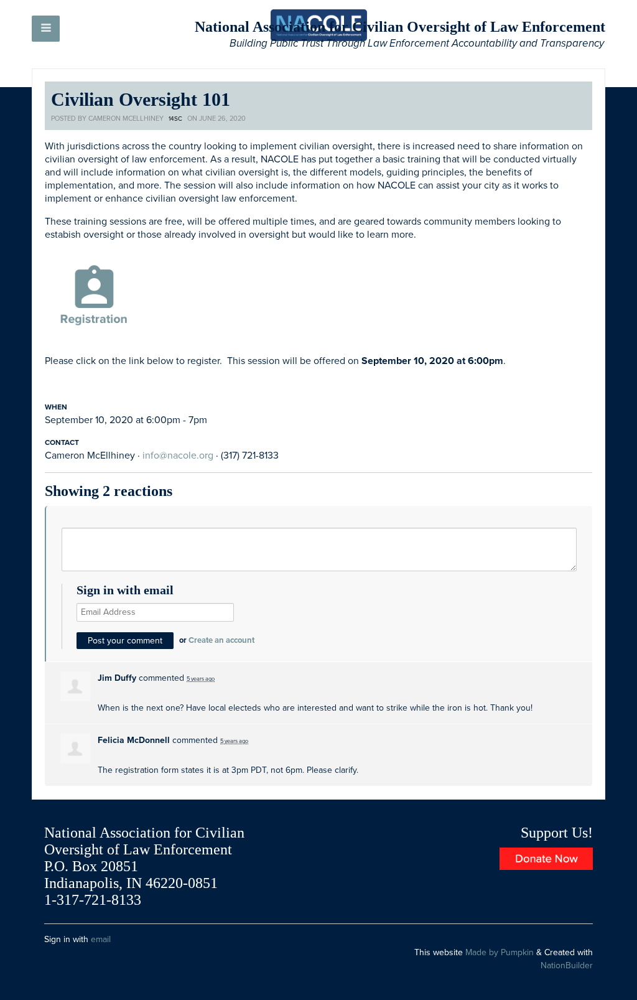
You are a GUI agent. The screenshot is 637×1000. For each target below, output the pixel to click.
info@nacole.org (177, 455)
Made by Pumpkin (499, 952)
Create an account (221, 640)
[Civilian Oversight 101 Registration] (94, 297)
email (101, 939)
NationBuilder (567, 965)
